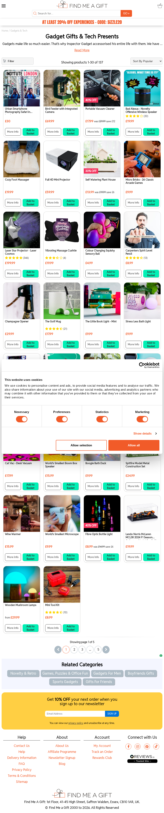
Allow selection (81, 445)
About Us (62, 746)
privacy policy (75, 723)
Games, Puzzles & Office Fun (65, 673)
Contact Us (22, 746)
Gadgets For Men (107, 673)
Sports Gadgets (65, 681)
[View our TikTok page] (156, 746)
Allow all (134, 445)
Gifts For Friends (99, 681)
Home (5, 30)
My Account (102, 746)
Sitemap (22, 782)
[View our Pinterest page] (147, 746)
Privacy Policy (22, 770)
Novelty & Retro (23, 673)
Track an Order (102, 752)
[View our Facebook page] (128, 746)
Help (21, 752)
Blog (62, 764)
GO (126, 13)
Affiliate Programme (62, 752)
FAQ (22, 764)
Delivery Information (21, 758)
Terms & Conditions (22, 776)
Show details (142, 433)
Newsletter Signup (62, 758)
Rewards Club (102, 758)
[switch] (62, 419)
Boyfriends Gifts (141, 673)
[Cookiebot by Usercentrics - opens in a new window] (141, 365)
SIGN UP (112, 713)
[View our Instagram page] (138, 746)
